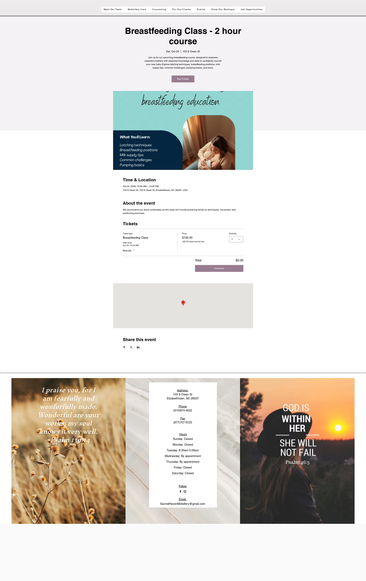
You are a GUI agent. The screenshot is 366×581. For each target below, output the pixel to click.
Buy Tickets (183, 79)
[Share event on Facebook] (124, 347)
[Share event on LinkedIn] (138, 347)
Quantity (233, 233)
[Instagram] (185, 491)
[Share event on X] (131, 347)
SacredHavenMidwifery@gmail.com (182, 503)
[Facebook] (180, 491)
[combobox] (236, 239)
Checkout (219, 268)
